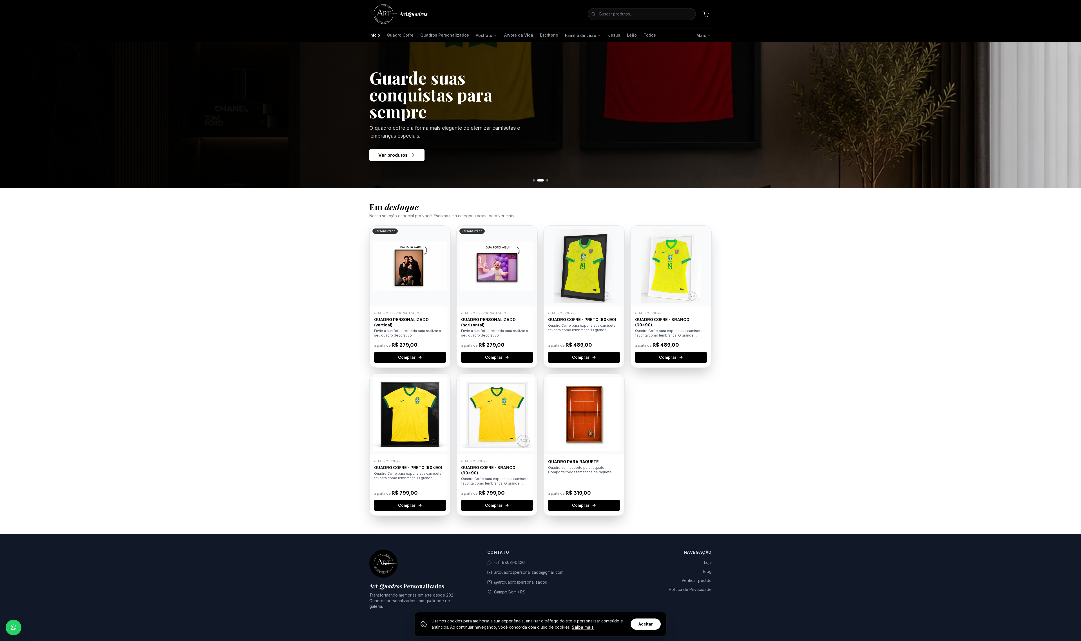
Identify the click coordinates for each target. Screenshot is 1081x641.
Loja (708, 562)
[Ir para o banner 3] (545, 180)
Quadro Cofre (400, 35)
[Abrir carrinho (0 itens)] (706, 14)
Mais (701, 35)
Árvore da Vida (518, 35)
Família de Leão (580, 35)
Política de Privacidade (690, 589)
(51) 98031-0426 (509, 562)
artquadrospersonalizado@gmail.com (528, 572)
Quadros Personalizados (444, 35)
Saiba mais (583, 627)
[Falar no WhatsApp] (13, 627)
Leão (632, 35)
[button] (410, 296)
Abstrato (484, 35)
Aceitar (645, 624)
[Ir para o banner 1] (534, 180)
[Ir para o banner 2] (538, 180)
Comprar (407, 357)
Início (374, 35)
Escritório (549, 35)
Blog (707, 571)
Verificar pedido (697, 580)
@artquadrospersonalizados (520, 582)
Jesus (614, 35)
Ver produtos (393, 163)
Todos (650, 35)
